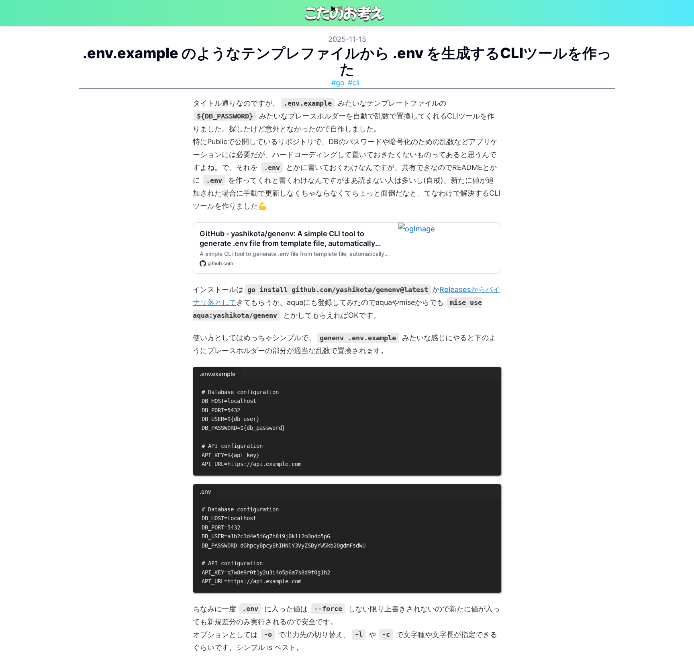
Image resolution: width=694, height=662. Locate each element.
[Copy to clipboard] (491, 390)
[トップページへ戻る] (347, 13)
